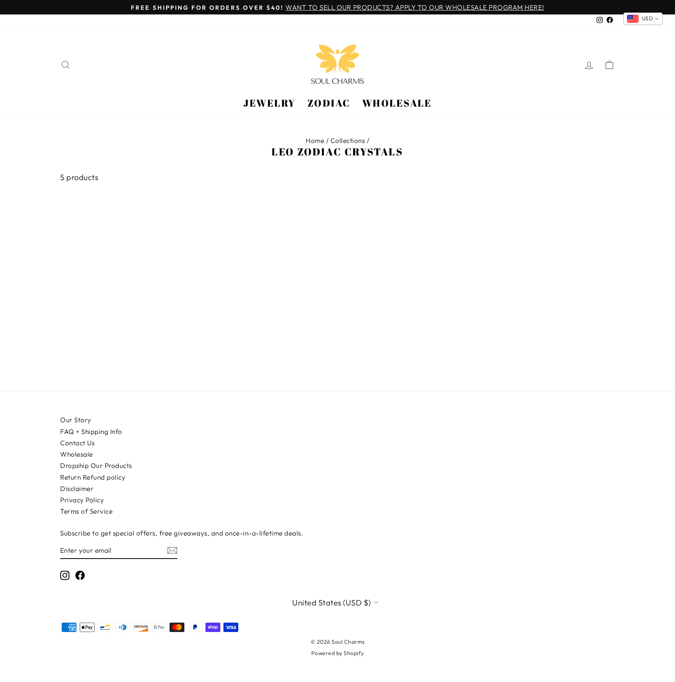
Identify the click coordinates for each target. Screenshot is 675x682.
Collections (347, 140)
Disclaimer (76, 488)
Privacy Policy (82, 500)
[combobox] (643, 18)
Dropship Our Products (96, 465)
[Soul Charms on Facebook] (80, 575)
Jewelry (269, 102)
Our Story (75, 420)
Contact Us (77, 443)
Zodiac (328, 102)
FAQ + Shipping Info (91, 431)
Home (315, 140)
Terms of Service (86, 511)
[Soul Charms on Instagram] (65, 575)
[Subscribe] (172, 550)
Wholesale (397, 102)
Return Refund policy (92, 477)
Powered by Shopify (337, 653)
